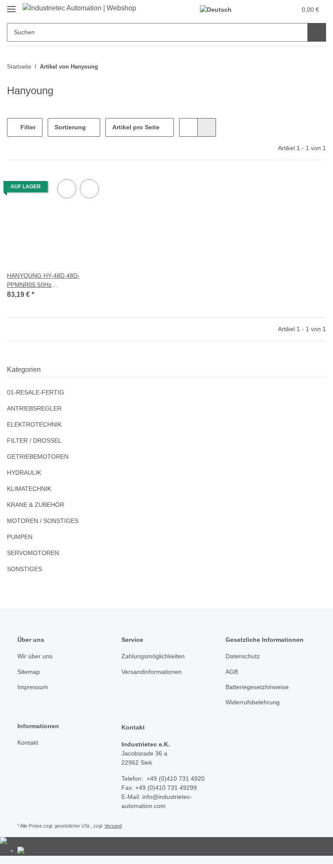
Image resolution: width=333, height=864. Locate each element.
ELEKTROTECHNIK (34, 424)
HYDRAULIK (24, 472)
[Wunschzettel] (273, 9)
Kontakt (27, 742)
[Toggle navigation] (11, 5)
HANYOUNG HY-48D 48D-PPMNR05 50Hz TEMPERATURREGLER (43, 280)
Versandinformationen (151, 671)
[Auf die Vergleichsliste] (66, 188)
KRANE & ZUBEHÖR (35, 504)
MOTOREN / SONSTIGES (42, 520)
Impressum (32, 686)
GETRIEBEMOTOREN (38, 456)
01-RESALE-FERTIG (35, 392)
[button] (255, 9)
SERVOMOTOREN (33, 552)
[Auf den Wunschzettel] (89, 188)
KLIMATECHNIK (29, 488)
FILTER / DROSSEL (34, 440)
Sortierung (70, 127)
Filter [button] (27, 127)
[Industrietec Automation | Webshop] (79, 8)
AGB (231, 671)
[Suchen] (316, 32)
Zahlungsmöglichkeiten (153, 656)
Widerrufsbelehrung (252, 702)
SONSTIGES (24, 568)
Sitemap (28, 671)
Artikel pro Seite (136, 127)
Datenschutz (242, 656)
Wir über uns (34, 656)
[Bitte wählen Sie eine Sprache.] (219, 9)
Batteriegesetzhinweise (257, 686)
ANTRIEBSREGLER (34, 408)
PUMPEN (20, 536)
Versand (113, 825)
